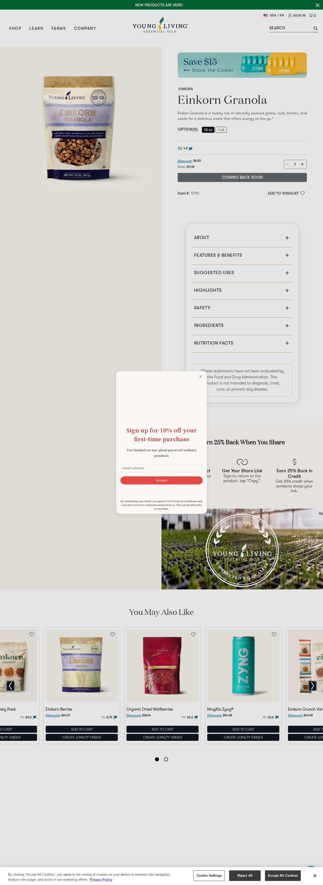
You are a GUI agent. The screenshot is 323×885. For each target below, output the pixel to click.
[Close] (314, 875)
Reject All (245, 875)
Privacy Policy (101, 879)
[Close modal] (201, 377)
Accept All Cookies (283, 875)
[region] (161, 876)
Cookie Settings (209, 875)
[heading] (161, 434)
